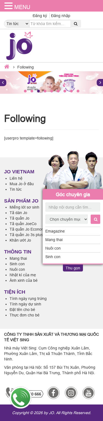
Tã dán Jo (18, 213)
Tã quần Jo (19, 218)
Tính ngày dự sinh (25, 304)
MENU (22, 7)
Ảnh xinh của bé (24, 280)
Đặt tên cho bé (22, 309)
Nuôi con (53, 248)
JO (51, 413)
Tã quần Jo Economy (28, 229)
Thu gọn (73, 268)
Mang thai (54, 239)
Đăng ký (40, 15)
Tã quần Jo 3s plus (26, 235)
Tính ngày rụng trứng (28, 298)
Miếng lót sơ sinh (24, 207)
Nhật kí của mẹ (23, 275)
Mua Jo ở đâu (22, 184)
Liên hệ (16, 178)
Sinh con (52, 257)
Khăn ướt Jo (20, 240)
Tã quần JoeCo (23, 224)
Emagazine (55, 231)
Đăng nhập (60, 15)
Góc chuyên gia (73, 194)
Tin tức (16, 189)
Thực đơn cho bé (25, 315)
